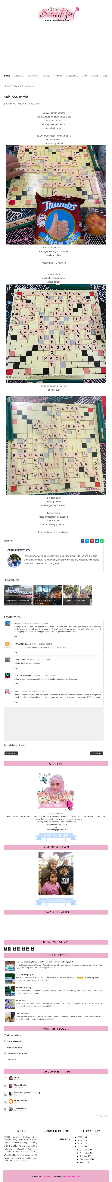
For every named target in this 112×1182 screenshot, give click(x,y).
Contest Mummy (19, 1142)
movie (7, 1158)
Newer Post (11, 753)
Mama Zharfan (20, 1085)
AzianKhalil (20, 660)
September (85, 1159)
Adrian (7, 1137)
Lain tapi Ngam (23, 1013)
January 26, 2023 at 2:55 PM (40, 644)
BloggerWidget (102, 1116)
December (85, 1150)
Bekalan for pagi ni (25, 975)
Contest (7, 1142)
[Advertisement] (56, 50)
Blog (26, 1139)
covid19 (34, 1155)
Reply (16, 636)
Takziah (24, 1151)
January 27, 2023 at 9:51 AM (44, 676)
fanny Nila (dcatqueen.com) (27, 1093)
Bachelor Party (10, 1140)
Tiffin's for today (23, 987)
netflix (28, 1158)
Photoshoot (32, 1149)
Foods (13, 1145)
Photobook (19, 1149)
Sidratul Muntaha (22, 676)
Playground (9, 1151)
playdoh (34, 1158)
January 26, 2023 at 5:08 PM (38, 660)
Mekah (28, 1146)
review (6, 1161)
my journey (18, 1158)
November (85, 1153)
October (84, 1156)
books (27, 1155)
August (83, 1162)
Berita (20, 1140)
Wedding (32, 1151)
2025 (80, 1140)
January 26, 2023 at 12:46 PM (35, 623)
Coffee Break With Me (17, 1053)
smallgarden (15, 1161)
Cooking (33, 1142)
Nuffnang (8, 1149)
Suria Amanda (21, 644)
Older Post (96, 753)
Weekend (35, 104)
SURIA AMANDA (14, 1041)
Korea (22, 1146)
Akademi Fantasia (21, 1137)
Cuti (6, 1146)
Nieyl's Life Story (14, 1047)
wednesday (25, 1161)
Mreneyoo (11, 1060)
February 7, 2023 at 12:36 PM (32, 691)
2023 (80, 1147)
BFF (35, 1137)
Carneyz (18, 623)
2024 (80, 1143)
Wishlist (20, 1155)
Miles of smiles (14, 1035)
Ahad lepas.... (22, 1000)
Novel (34, 1146)
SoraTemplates (46, 1176)
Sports (17, 1151)
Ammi (16, 691)
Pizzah (17, 1077)
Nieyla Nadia (20, 1108)
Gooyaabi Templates (72, 1176)
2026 (80, 1137)
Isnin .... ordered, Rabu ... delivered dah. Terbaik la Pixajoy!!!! (44, 962)
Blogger (33, 1139)
